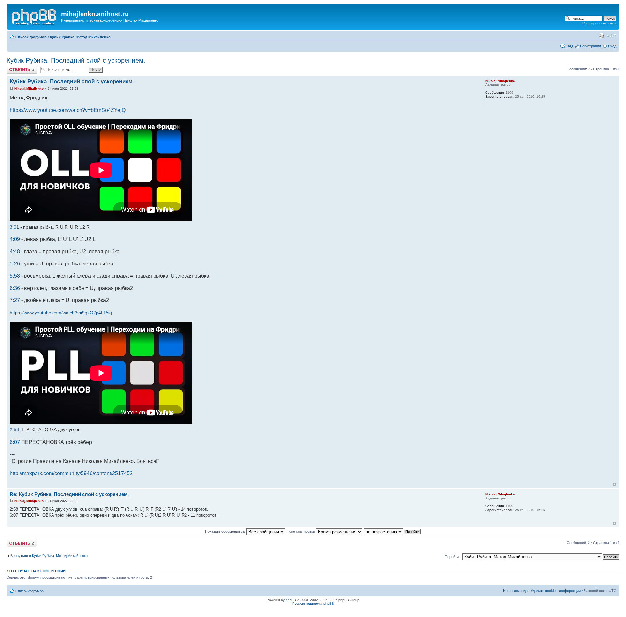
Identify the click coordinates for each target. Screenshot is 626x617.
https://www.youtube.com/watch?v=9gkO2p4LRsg (61, 312)
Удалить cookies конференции (556, 591)
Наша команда (515, 591)
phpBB (291, 600)
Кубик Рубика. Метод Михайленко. (81, 37)
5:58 (15, 275)
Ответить (14, 67)
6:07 (15, 442)
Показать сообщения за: (225, 531)
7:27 (15, 300)
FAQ (569, 46)
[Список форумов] (34, 16)
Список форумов (31, 37)
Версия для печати (601, 35)
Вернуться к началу (614, 484)
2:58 (14, 429)
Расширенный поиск (599, 23)
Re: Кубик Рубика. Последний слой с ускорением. (69, 494)
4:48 (15, 251)
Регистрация (590, 46)
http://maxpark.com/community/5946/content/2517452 (71, 473)
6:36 (15, 288)
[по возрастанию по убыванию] (392, 531)
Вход (612, 46)
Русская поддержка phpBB (313, 603)
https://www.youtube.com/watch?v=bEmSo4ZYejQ (68, 110)
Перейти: (452, 557)
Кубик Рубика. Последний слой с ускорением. (76, 60)
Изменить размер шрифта (611, 35)
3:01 (14, 227)
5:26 (15, 263)
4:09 (15, 239)
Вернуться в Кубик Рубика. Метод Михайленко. (49, 556)
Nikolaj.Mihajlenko (29, 88)
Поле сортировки (301, 531)
